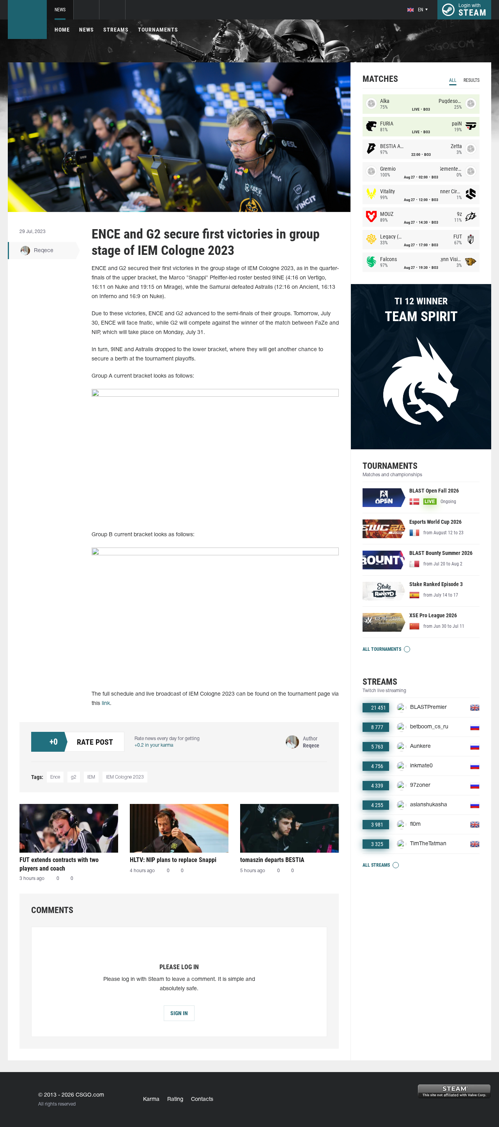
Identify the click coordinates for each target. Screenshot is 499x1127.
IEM (91, 777)
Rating (175, 1099)
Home (62, 29)
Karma (151, 1099)
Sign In (179, 1013)
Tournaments (158, 29)
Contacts (202, 1099)
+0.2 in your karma (153, 745)
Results (472, 80)
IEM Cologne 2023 (125, 777)
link (106, 703)
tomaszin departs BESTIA (272, 860)
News (60, 9)
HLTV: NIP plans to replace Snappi (173, 860)
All (453, 80)
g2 (73, 777)
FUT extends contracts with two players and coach (59, 864)
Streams (116, 29)
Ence (55, 777)
